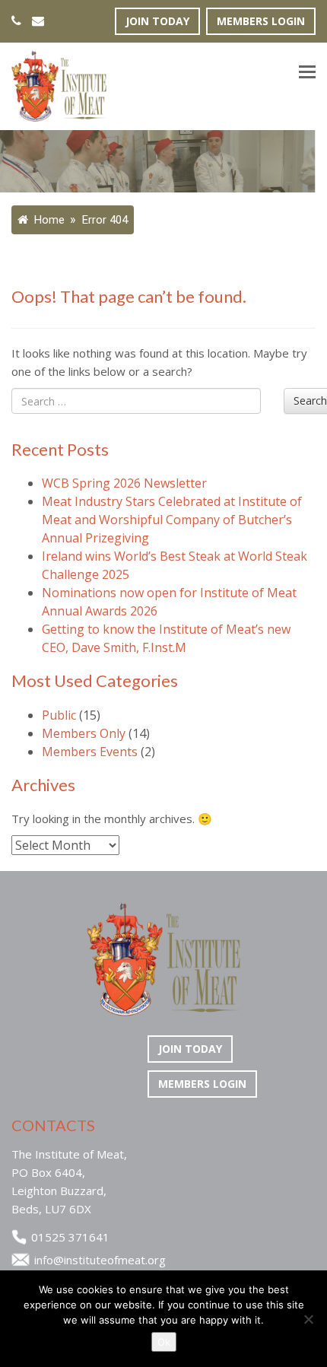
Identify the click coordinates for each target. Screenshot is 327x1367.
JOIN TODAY (157, 21)
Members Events (90, 751)
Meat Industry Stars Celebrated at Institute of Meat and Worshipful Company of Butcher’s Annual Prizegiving (172, 519)
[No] (308, 1319)
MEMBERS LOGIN (261, 21)
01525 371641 (70, 1237)
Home (48, 220)
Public (59, 715)
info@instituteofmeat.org (100, 1259)
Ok (163, 1342)
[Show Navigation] (307, 73)
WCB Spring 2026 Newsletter (124, 483)
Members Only (83, 733)
